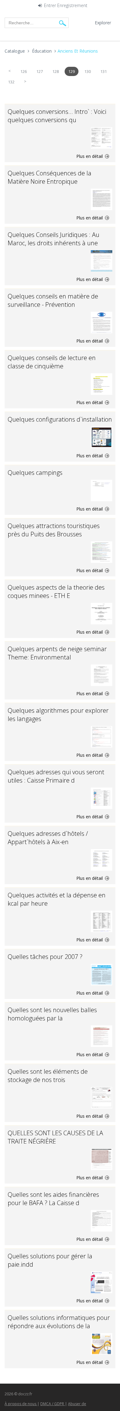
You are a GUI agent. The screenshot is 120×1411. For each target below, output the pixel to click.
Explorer (103, 23)
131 (103, 71)
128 (55, 71)
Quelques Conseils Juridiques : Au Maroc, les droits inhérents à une (53, 238)
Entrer (50, 5)
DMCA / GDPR (52, 1403)
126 (23, 71)
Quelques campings (35, 472)
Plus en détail (90, 156)
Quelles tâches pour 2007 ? (45, 956)
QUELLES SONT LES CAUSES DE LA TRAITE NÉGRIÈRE (55, 1137)
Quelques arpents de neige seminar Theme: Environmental (57, 653)
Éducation (42, 51)
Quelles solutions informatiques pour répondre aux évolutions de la (59, 1321)
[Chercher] (62, 23)
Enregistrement (72, 5)
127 (39, 71)
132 (11, 82)
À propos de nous (21, 1403)
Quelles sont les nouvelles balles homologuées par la (52, 1014)
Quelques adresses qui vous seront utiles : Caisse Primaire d (56, 776)
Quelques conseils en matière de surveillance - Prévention (53, 300)
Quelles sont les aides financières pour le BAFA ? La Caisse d (53, 1198)
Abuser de (77, 1403)
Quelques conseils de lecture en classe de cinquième (52, 362)
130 (87, 71)
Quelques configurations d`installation (60, 419)
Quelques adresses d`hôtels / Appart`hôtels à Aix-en (48, 837)
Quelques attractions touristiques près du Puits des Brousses (54, 530)
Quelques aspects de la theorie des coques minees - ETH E (56, 591)
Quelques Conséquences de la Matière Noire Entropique (49, 177)
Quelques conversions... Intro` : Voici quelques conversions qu (57, 115)
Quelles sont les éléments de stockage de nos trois (48, 1075)
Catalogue (15, 51)
